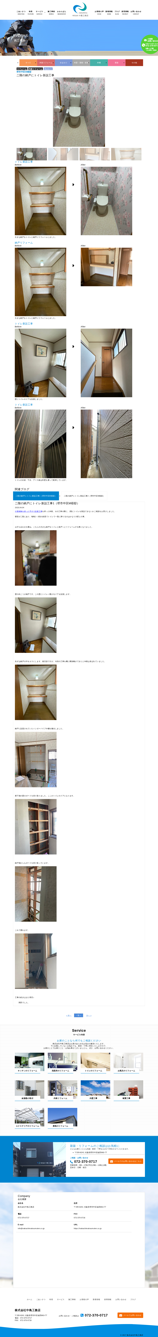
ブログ (133, 1299)
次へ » (88, 1015)
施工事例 (72, 1299)
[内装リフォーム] (62, 1089)
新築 (117, 63)
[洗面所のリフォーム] (62, 1062)
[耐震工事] (128, 1089)
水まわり (63, 63)
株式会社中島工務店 (28, 1310)
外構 (99, 63)
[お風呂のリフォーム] (128, 1062)
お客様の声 (84, 1299)
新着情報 (96, 1299)
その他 (134, 63)
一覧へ (78, 1015)
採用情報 (107, 1299)
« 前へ (68, 1015)
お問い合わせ (120, 1299)
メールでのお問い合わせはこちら (127, 1161)
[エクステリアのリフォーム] (29, 1117)
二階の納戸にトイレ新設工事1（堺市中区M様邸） (47, 503)
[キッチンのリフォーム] (29, 1062)
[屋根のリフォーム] (62, 1117)
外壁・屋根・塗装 (81, 63)
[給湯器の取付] (29, 1089)
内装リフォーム (46, 63)
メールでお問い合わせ (132, 1315)
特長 (51, 1299)
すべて (28, 63)
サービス (60, 1299)
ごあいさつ (40, 1299)
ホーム (29, 1299)
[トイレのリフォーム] (95, 1062)
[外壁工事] (95, 1089)
